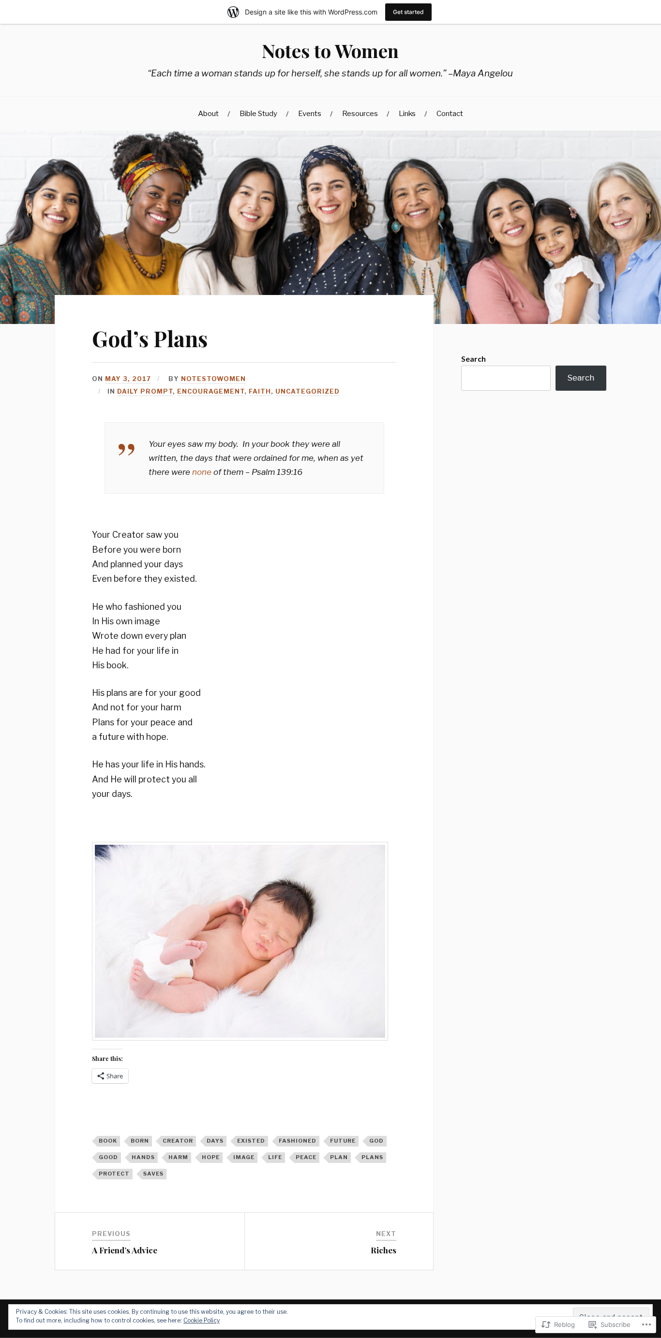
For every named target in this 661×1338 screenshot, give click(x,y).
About (208, 113)
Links (407, 113)
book (108, 1140)
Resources (360, 113)
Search (473, 358)
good (108, 1157)
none (201, 472)
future (343, 1140)
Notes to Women (330, 50)
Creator (178, 1140)
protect (114, 1173)
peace (306, 1157)
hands (143, 1157)
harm (178, 1157)
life (275, 1157)
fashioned (297, 1140)
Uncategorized (307, 391)
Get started (408, 11)
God (376, 1140)
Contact (449, 113)
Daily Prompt (145, 391)
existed (251, 1140)
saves (153, 1173)
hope (211, 1157)
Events (309, 113)
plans (372, 1157)
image (244, 1157)
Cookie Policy (201, 1320)
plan (339, 1157)
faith (260, 391)
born (140, 1140)
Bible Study (258, 113)
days (215, 1140)
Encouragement (210, 391)
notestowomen (213, 378)
